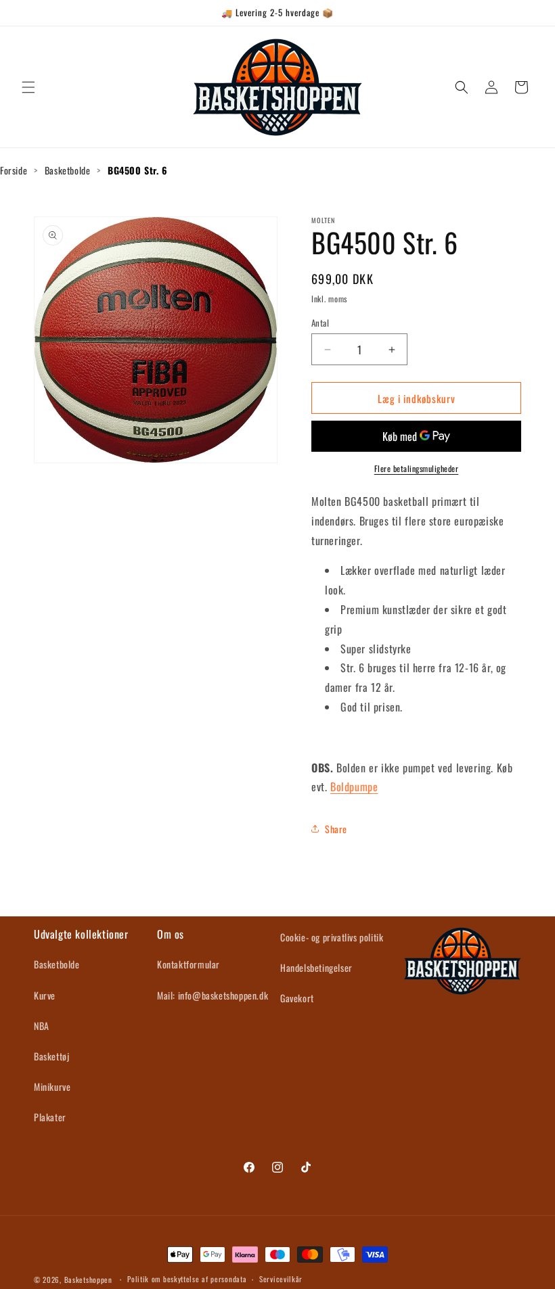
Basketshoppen (88, 1279)
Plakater (50, 1117)
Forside (13, 170)
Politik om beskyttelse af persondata (186, 1278)
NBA (41, 1025)
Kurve (45, 995)
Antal (320, 323)
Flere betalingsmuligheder (416, 468)
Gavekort (297, 998)
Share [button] (336, 829)
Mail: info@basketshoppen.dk (212, 995)
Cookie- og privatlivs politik (331, 937)
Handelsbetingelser (316, 967)
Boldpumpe (354, 786)
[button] (28, 87)
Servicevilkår (281, 1278)
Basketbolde (68, 170)
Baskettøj (51, 1056)
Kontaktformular (188, 964)
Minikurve (52, 1086)
